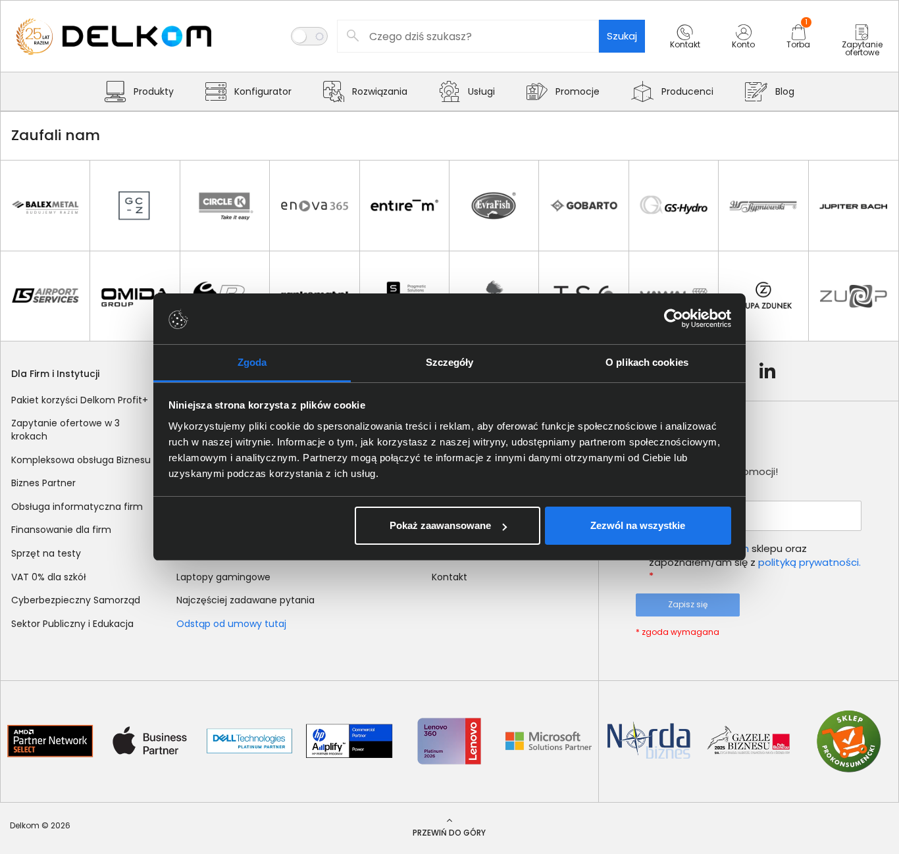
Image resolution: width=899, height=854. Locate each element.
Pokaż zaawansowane (440, 525)
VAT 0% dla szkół (48, 577)
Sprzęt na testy (46, 553)
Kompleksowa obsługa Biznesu (81, 459)
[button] (685, 48)
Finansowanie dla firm (61, 529)
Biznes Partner (43, 483)
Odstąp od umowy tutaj (231, 623)
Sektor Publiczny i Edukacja (72, 623)
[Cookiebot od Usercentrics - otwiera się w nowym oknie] (673, 319)
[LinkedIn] (767, 371)
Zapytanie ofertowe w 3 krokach (65, 429)
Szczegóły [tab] (450, 362)
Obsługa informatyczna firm (77, 506)
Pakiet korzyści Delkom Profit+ (79, 400)
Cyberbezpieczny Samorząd (75, 600)
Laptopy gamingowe (223, 577)
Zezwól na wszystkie (637, 525)
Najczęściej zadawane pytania (245, 600)
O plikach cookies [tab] (646, 362)
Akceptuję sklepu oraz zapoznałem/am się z (755, 562)
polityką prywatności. (809, 562)
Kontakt (449, 577)
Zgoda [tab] (252, 362)
